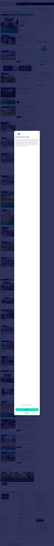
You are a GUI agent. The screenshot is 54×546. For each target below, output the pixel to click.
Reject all (27, 413)
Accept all (27, 409)
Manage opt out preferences (27, 404)
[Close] (38, 132)
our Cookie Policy (23, 145)
